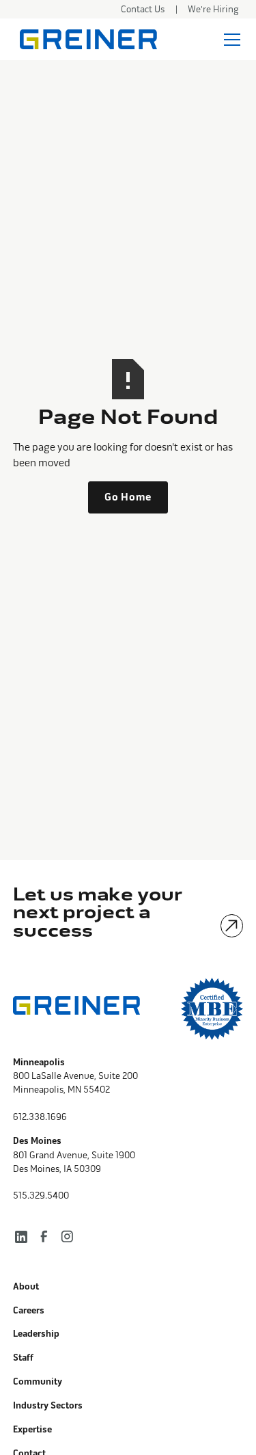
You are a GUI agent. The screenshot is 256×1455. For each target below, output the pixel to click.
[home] (85, 39)
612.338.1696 (40, 1117)
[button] (229, 39)
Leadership (36, 1334)
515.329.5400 (41, 1195)
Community (37, 1381)
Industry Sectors (48, 1405)
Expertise (32, 1429)
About (26, 1286)
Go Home (128, 497)
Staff (23, 1357)
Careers (28, 1310)
